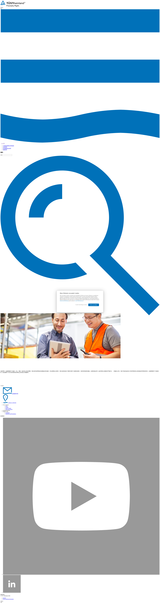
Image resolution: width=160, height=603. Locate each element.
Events (7, 407)
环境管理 (5, 147)
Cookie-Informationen (79, 300)
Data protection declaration (8, 599)
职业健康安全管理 (7, 148)
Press (7, 406)
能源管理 (5, 149)
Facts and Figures (9, 409)
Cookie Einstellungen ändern (81, 304)
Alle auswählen (93, 304)
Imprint (4, 597)
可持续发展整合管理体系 (8, 145)
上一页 (2, 143)
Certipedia (8, 412)
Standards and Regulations (11, 413)
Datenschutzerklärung (64, 300)
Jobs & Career (8, 408)
